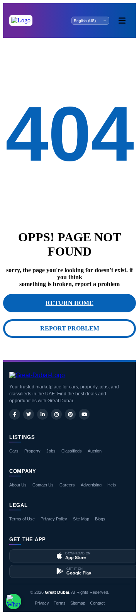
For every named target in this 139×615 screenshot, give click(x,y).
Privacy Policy (54, 519)
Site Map (81, 519)
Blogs (100, 519)
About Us (18, 485)
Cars (14, 451)
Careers (67, 485)
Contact (97, 603)
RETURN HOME (69, 303)
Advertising (91, 485)
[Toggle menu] (122, 20)
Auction (95, 451)
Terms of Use (22, 519)
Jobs (51, 451)
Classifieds (71, 451)
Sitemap (77, 603)
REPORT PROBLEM (69, 328)
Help (111, 485)
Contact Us (43, 485)
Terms (60, 603)
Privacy (42, 603)
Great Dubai (57, 592)
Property (32, 451)
